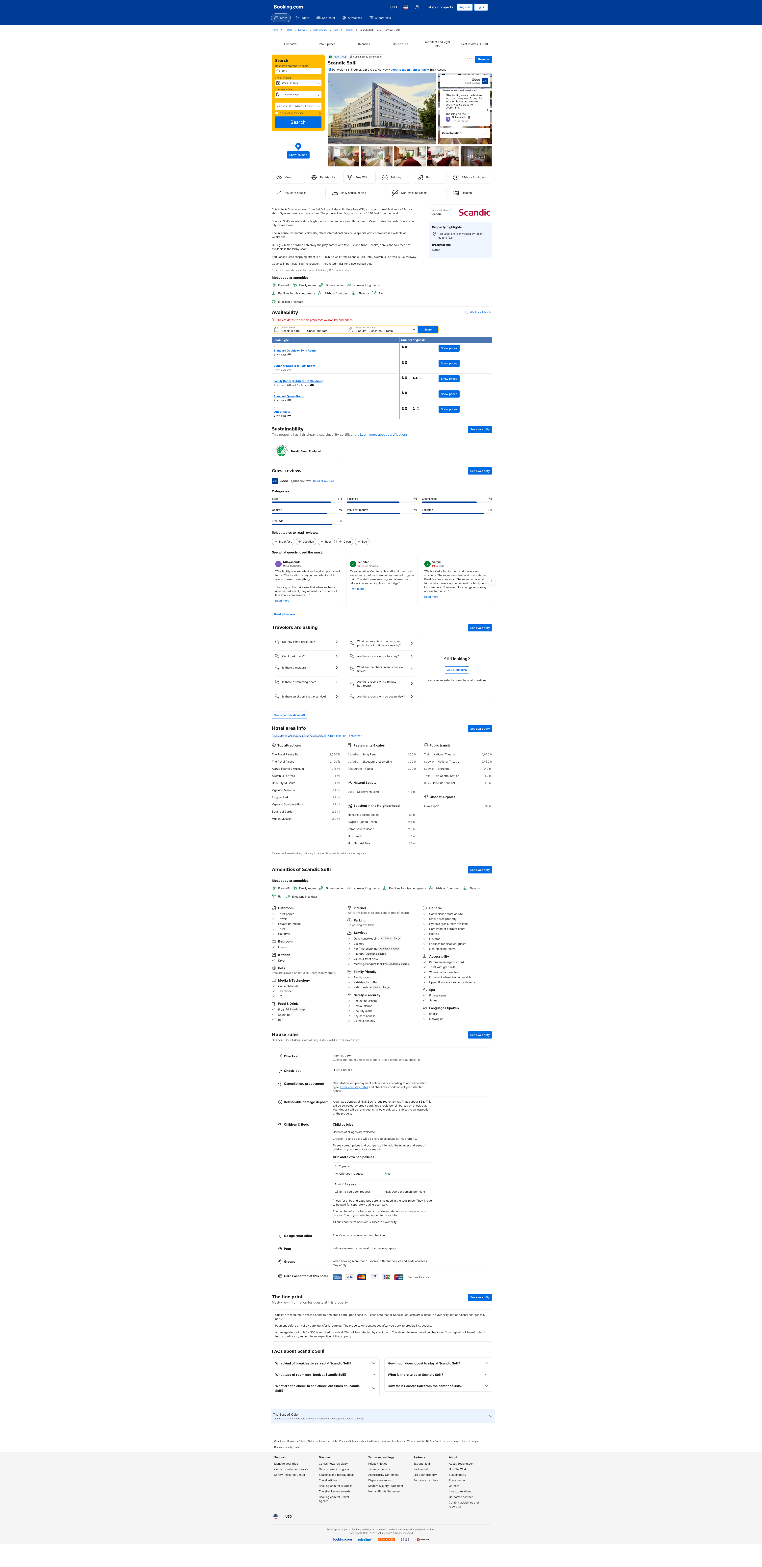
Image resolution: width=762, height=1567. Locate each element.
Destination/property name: (292, 65)
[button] (298, 106)
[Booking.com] (288, 7)
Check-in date (283, 77)
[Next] (487, 109)
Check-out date (283, 89)
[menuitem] (281, 17)
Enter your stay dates (354, 1087)
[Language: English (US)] (406, 7)
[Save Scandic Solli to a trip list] (469, 59)
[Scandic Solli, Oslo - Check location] (330, 69)
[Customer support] (417, 7)
